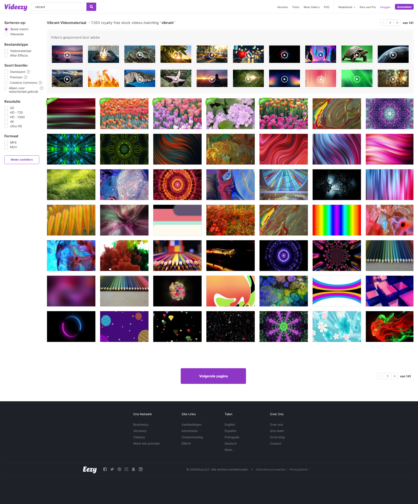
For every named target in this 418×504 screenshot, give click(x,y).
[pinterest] (119, 469)
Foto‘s (295, 7)
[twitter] (112, 469)
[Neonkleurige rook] (124, 220)
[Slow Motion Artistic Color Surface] (124, 184)
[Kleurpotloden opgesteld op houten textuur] (124, 291)
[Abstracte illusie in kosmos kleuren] (390, 220)
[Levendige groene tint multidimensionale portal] (124, 149)
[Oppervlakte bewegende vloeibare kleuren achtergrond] (283, 291)
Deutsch (231, 443)
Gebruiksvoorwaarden (271, 469)
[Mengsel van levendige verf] (336, 113)
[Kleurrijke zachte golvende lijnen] (71, 113)
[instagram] (126, 469)
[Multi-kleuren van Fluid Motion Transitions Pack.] (336, 291)
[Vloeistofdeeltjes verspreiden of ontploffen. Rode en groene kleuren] (390, 326)
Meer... (229, 450)
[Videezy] (15, 7)
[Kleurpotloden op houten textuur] (390, 255)
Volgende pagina (213, 376)
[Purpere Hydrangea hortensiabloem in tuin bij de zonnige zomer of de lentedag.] (230, 113)
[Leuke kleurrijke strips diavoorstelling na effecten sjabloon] (283, 184)
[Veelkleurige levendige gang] (71, 149)
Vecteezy (140, 431)
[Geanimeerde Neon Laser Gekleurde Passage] (283, 326)
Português (232, 437)
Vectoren (282, 7)
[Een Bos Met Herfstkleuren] (230, 220)
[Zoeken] (91, 7)
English (230, 424)
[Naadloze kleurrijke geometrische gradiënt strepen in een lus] (390, 184)
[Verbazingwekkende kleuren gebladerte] (71, 220)
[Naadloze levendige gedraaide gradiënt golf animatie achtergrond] (177, 149)
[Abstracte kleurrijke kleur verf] (71, 255)
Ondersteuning (192, 437)
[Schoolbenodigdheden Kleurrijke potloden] (177, 255)
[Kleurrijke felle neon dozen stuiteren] (390, 291)
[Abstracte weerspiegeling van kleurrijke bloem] (336, 255)
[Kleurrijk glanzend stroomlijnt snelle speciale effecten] (230, 255)
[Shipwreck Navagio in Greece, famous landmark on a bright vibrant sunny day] (139, 78)
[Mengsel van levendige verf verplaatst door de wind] (230, 149)
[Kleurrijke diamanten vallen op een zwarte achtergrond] (177, 326)
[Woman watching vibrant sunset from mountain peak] (212, 78)
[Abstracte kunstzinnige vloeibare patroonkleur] (230, 184)
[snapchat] (133, 469)
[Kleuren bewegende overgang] (177, 220)
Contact (275, 443)
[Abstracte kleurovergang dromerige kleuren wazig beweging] (71, 291)
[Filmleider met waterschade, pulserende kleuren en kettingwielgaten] (336, 184)
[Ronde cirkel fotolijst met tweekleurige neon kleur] (71, 326)
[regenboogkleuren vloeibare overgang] (230, 291)
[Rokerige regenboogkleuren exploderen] (177, 291)
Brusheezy (140, 424)
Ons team (277, 431)
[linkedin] (140, 469)
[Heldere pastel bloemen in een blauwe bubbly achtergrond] (336, 326)
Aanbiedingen (191, 424)
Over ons (276, 424)
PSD (326, 7)
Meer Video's (312, 7)
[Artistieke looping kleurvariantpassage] (177, 184)
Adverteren (190, 431)
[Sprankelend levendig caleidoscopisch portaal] (390, 113)
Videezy (139, 437)
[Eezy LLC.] (90, 469)
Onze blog (277, 437)
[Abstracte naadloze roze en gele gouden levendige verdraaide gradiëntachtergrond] (390, 149)
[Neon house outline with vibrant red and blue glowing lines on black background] (284, 54)
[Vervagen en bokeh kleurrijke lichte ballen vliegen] (230, 326)
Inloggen (385, 7)
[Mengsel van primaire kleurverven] (283, 220)
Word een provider (146, 443)
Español (230, 431)
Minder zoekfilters (22, 159)
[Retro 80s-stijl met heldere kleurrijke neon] (124, 326)
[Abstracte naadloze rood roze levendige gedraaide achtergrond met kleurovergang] (283, 149)
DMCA (186, 443)
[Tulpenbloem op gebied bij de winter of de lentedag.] (124, 113)
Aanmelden (404, 6)
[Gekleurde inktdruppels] (124, 255)
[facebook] (105, 469)
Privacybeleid (298, 469)
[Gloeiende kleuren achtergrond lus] (336, 220)
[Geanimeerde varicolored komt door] (283, 255)
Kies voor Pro (368, 7)
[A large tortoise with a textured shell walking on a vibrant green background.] (356, 54)
